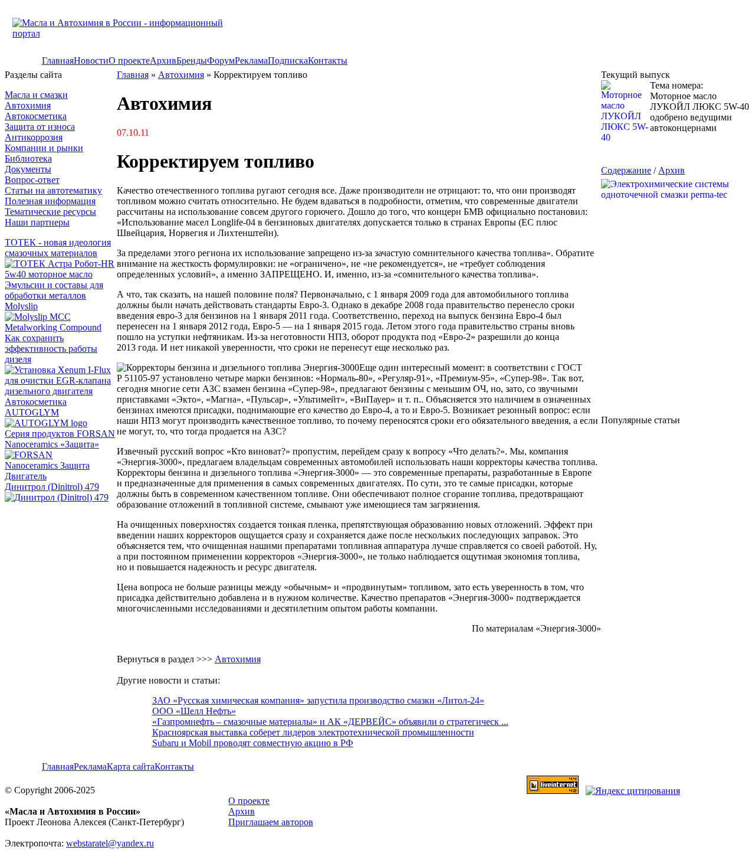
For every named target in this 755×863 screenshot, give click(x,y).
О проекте (129, 60)
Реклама (251, 60)
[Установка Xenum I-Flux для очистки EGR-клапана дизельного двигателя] (61, 391)
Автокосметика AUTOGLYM (36, 407)
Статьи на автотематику (53, 190)
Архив (163, 60)
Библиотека (28, 158)
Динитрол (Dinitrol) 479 (52, 487)
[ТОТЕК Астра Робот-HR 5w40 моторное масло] (61, 274)
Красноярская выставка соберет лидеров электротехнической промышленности (313, 732)
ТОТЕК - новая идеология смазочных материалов (58, 247)
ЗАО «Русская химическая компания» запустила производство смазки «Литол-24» (318, 700)
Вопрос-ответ (32, 180)
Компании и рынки (44, 148)
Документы (28, 169)
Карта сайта (131, 766)
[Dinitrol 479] (59, 497)
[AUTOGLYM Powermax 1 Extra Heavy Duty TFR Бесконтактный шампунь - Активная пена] (46, 423)
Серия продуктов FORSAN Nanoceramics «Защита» (60, 439)
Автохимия (28, 105)
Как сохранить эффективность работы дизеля (51, 348)
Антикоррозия (34, 137)
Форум (221, 60)
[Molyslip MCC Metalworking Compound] (61, 327)
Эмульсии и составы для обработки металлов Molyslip (54, 295)
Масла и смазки (36, 95)
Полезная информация (50, 201)
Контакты (327, 60)
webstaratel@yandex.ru (110, 843)
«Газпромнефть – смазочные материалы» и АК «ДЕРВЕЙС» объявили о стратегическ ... (330, 722)
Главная (58, 60)
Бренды (191, 60)
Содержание (626, 170)
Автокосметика (36, 116)
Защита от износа (40, 127)
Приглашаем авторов (270, 822)
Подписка (288, 60)
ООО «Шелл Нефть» (194, 711)
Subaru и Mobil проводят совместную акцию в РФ (252, 743)
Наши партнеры (37, 222)
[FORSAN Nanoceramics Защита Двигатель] (61, 466)
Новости (91, 60)
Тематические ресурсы (50, 212)
